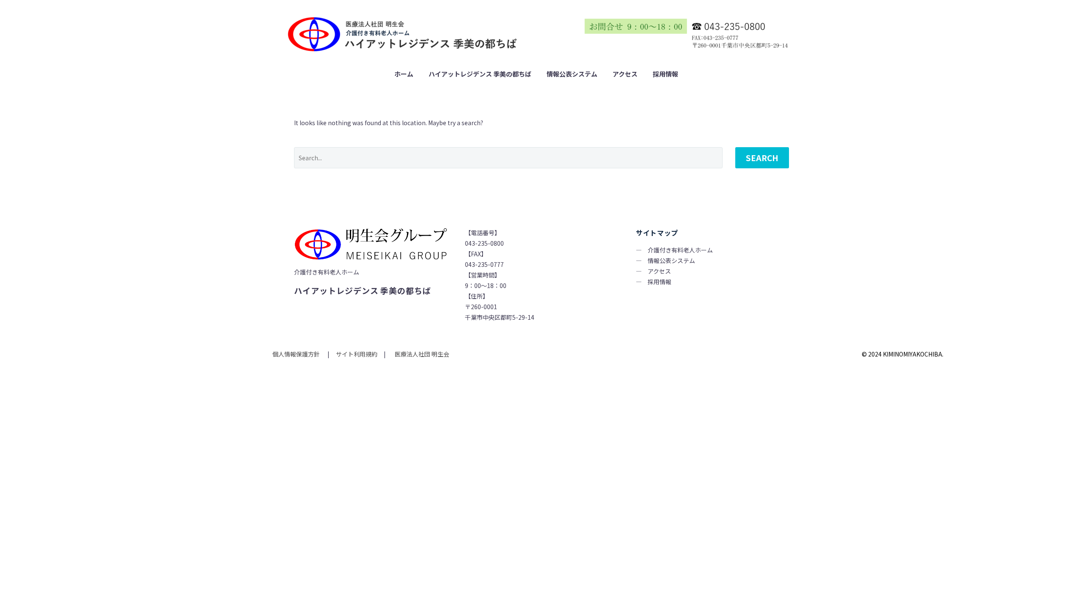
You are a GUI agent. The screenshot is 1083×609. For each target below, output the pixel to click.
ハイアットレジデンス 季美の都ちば (480, 74)
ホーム (403, 74)
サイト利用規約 (356, 354)
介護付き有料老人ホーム (680, 250)
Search (762, 157)
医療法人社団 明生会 (421, 354)
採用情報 (665, 74)
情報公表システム (572, 74)
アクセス (625, 74)
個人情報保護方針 (296, 354)
